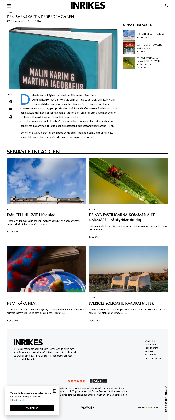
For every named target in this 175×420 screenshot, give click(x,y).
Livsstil (10, 12)
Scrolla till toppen (166, 399)
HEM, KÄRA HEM (22, 303)
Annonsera (150, 344)
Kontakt (149, 351)
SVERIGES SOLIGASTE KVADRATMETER (121, 303)
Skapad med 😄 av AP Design (149, 407)
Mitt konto (150, 354)
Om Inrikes (150, 341)
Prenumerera (151, 347)
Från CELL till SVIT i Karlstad (150, 34)
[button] (11, 101)
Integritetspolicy (153, 358)
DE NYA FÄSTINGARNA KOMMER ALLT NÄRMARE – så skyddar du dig (151, 61)
